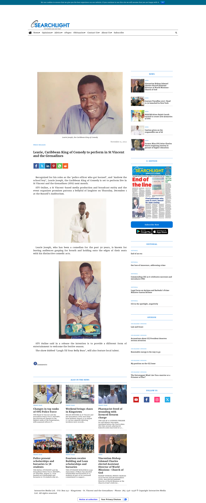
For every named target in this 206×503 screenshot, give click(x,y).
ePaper (68, 32)
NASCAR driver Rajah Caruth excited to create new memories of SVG (158, 117)
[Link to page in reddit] (65, 166)
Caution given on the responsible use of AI (154, 131)
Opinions (47, 32)
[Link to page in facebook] (36, 166)
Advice (58, 32)
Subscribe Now (152, 225)
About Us (106, 32)
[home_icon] (30, 33)
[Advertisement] (103, 52)
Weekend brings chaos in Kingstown (79, 410)
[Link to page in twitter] (42, 166)
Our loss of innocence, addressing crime (148, 265)
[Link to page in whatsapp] (59, 166)
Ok (163, 2)
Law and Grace (137, 327)
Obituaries (78, 32)
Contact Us (92, 32)
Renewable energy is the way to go (146, 352)
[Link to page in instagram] (157, 399)
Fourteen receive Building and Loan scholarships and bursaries (77, 462)
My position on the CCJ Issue (143, 364)
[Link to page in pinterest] (53, 166)
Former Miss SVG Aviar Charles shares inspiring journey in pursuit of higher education (158, 146)
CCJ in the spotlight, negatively (144, 304)
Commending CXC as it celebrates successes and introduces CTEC (151, 278)
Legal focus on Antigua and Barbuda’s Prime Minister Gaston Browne (150, 291)
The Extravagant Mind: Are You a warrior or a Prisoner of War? (150, 376)
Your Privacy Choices (111, 499)
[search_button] (176, 33)
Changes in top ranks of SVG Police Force (46, 410)
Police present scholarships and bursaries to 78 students (43, 462)
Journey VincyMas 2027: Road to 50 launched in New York (158, 102)
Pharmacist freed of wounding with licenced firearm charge (110, 413)
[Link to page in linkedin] (48, 166)
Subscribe (119, 32)
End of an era (136, 254)
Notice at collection (88, 499)
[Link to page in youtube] (136, 399)
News (36, 32)
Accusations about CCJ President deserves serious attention (149, 340)
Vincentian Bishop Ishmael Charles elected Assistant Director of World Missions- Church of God (110, 465)
